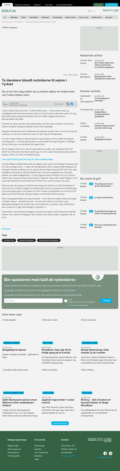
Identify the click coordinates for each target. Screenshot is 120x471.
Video (23, 17)
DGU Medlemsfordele (64, 5)
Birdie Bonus (97, 17)
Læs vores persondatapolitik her (78, 305)
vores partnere (68, 290)
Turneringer (57, 17)
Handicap (45, 17)
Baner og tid (71, 17)
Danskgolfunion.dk (22, 5)
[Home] (4, 17)
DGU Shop (48, 5)
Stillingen (6, 229)
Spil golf (108, 17)
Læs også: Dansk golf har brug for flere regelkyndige (27, 159)
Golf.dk (7, 5)
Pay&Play (37, 5)
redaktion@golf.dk (68, 456)
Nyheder (14, 17)
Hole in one (83, 17)
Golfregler (33, 17)
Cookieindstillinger (105, 457)
